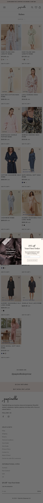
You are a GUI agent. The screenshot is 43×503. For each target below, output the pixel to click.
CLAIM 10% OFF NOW (32, 260)
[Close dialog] (42, 239)
